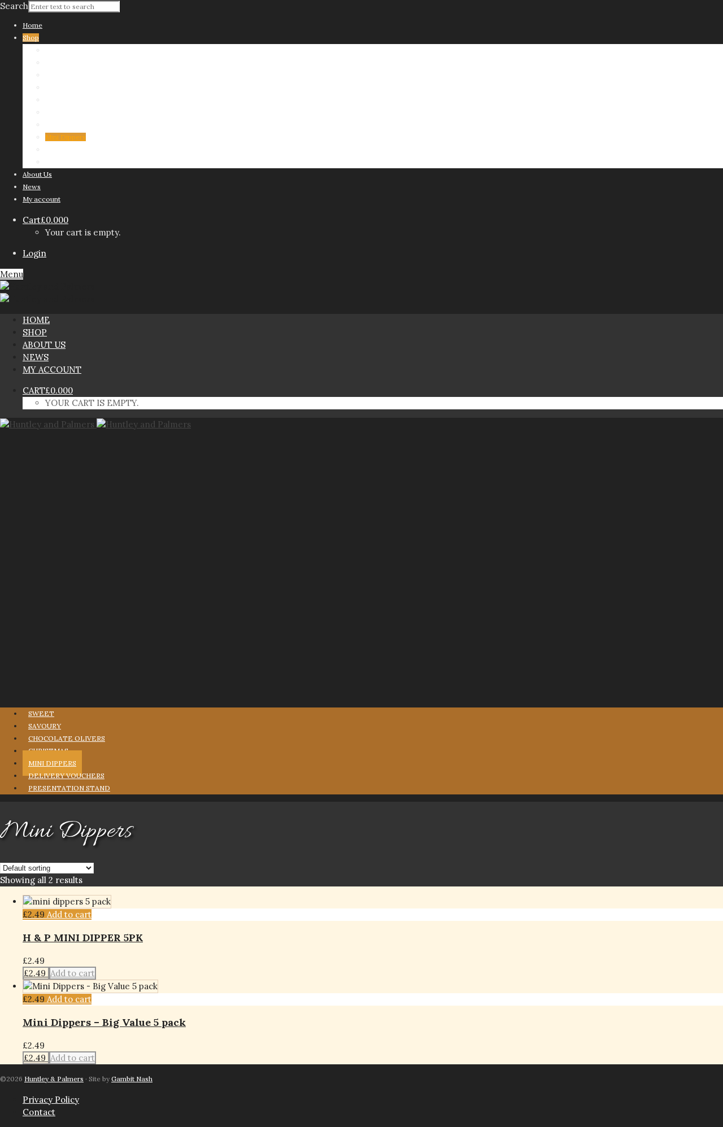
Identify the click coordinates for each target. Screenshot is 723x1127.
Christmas (61, 99)
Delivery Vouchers (74, 149)
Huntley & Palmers (54, 1078)
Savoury (58, 75)
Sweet (55, 62)
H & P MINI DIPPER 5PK (83, 937)
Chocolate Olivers (74, 87)
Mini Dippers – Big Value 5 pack (104, 1022)
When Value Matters (77, 112)
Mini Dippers (65, 137)
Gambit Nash (132, 1078)
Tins (52, 124)
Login (34, 253)
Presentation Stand (75, 162)
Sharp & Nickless (72, 50)
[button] (69, 914)
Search (14, 6)
